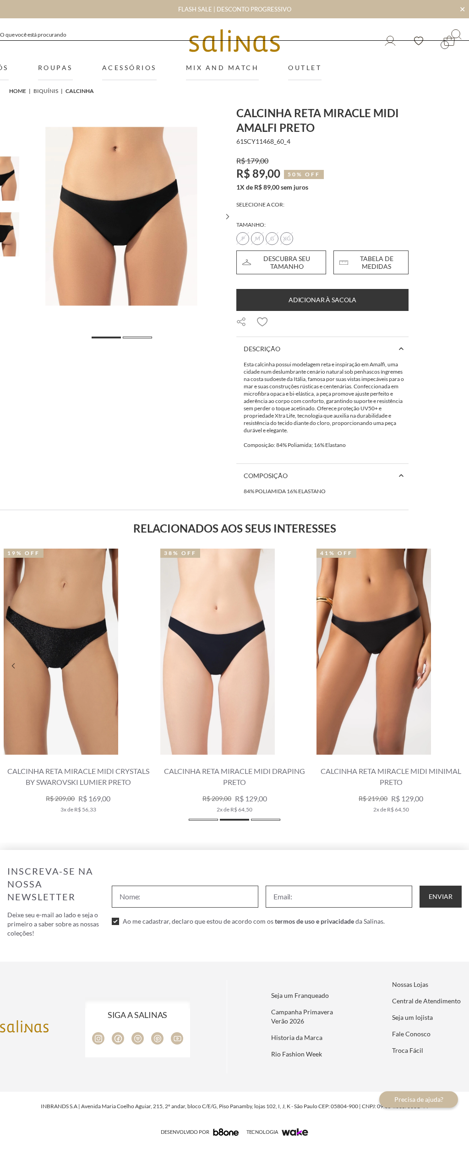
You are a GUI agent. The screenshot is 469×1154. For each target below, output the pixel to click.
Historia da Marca (296, 1037)
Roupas (55, 67)
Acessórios (129, 67)
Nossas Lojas (410, 984)
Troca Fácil (407, 1050)
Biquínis (45, 90)
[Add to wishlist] (262, 321)
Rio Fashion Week (296, 1054)
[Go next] (227, 216)
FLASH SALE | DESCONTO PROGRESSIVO (234, 9)
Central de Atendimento (426, 1001)
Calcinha (79, 90)
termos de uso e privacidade (314, 921)
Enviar (441, 896)
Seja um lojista (412, 1017)
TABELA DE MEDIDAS (376, 262)
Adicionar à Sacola (322, 300)
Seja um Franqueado (300, 995)
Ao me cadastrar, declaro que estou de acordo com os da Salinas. (254, 921)
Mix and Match (222, 67)
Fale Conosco (411, 1034)
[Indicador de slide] (203, 820)
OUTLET (305, 67)
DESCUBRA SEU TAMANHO (286, 262)
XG (287, 238)
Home (17, 90)
